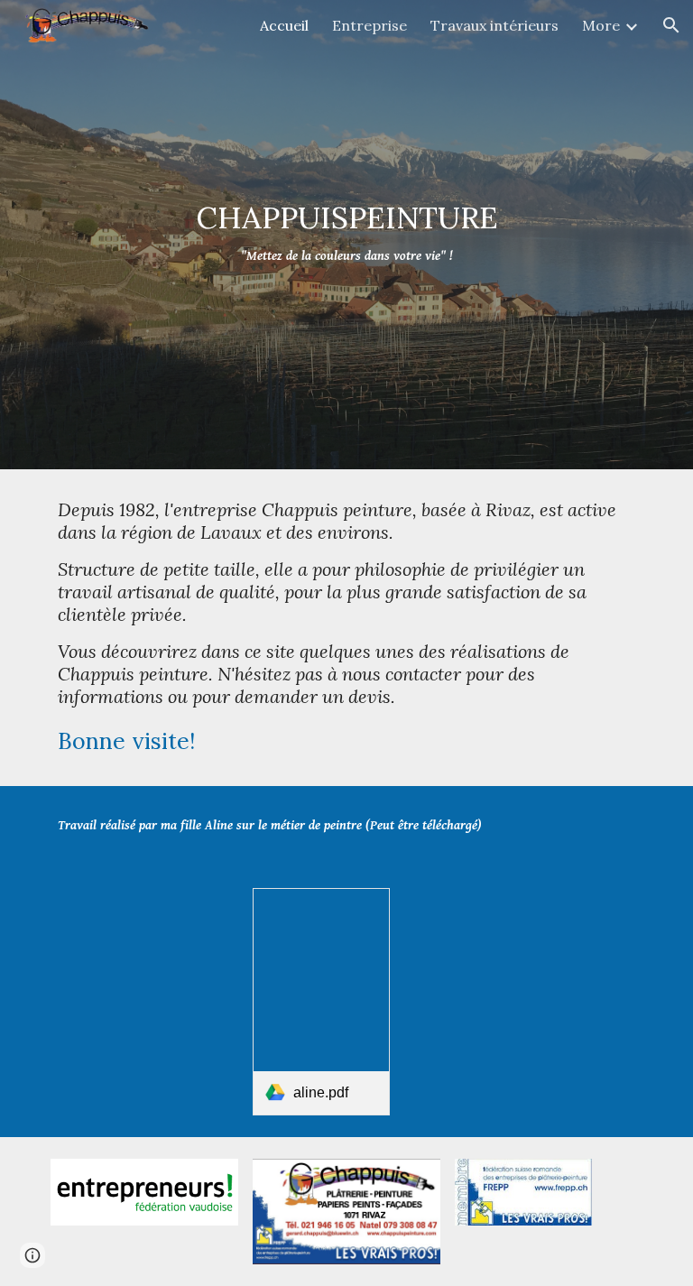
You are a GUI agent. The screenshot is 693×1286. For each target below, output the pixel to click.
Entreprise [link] (369, 25)
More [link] (601, 25)
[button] (671, 25)
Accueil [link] (284, 25)
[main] (346, 234)
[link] (321, 1001)
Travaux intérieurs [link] (494, 25)
